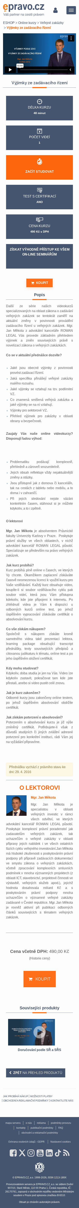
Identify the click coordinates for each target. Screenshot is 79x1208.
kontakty (21, 1127)
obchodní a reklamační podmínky (25, 1100)
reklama (41, 1123)
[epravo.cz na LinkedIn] (49, 1153)
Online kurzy (27, 23)
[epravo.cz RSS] (66, 1153)
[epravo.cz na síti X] (22, 1153)
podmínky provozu (61, 1123)
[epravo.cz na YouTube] (40, 1153)
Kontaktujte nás (61, 1100)
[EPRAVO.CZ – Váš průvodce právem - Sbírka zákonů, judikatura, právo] (23, 10)
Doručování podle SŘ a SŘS (39, 1050)
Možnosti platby (41, 1096)
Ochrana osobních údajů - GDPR (26, 1141)
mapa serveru (13, 1123)
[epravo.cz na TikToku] (58, 1153)
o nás (29, 1123)
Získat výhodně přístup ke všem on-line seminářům (39, 252)
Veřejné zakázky (52, 23)
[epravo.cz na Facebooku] (13, 1153)
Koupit (42, 283)
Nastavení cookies (60, 1141)
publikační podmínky (42, 1127)
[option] (39, 1035)
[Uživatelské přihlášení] (55, 10)
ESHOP (9, 23)
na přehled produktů (37, 1073)
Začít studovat (39, 172)
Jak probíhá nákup (15, 1096)
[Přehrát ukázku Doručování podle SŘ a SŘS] (39, 1032)
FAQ (60, 1127)
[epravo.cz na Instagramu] (31, 1153)
